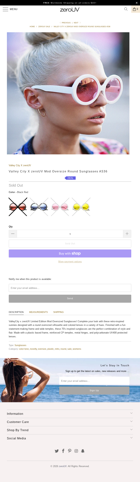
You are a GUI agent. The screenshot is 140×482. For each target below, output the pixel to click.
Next (76, 23)
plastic (50, 349)
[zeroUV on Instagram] (76, 451)
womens (77, 349)
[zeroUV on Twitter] (57, 451)
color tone (24, 349)
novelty (33, 349)
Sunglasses (20, 345)
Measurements (38, 312)
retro (57, 349)
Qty (11, 226)
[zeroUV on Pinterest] (70, 451)
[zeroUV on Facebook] (63, 451)
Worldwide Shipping (58, 3)
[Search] (127, 9)
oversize (42, 349)
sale (69, 349)
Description (16, 312)
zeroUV (63, 466)
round (63, 349)
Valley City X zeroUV (20, 165)
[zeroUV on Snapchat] (83, 451)
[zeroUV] (70, 9)
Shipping (58, 312)
